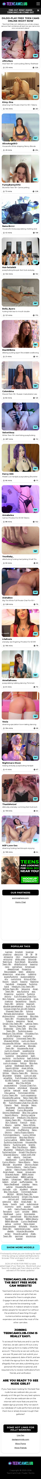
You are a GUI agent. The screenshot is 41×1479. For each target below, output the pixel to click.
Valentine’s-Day (22, 1229)
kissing (23, 981)
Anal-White (27, 1068)
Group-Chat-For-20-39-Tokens (19, 1009)
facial (30, 1021)
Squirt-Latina (11, 1053)
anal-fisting (30, 1061)
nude (36, 1206)
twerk (14, 1204)
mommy (9, 1206)
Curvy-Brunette (25, 1110)
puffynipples (26, 1182)
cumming (16, 979)
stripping (8, 957)
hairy (7, 1147)
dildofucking (20, 964)
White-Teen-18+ (11, 989)
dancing (18, 954)
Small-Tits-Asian (30, 1196)
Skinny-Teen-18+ (17, 1026)
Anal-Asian (8, 1172)
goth (18, 1206)
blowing (26, 989)
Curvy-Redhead (29, 1221)
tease (20, 1172)
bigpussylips (9, 1226)
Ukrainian (16, 1179)
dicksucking (8, 1016)
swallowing (28, 1051)
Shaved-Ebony (11, 1154)
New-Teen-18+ (30, 1098)
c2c (15, 1189)
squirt (14, 981)
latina (16, 1127)
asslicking (8, 1038)
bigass (18, 1075)
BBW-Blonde (11, 1221)
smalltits (8, 1078)
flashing (34, 981)
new (7, 967)
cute (8, 1046)
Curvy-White (29, 1135)
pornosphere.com (20, 898)
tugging (10, 1056)
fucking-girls (19, 1145)
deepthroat (13, 969)
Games (8, 952)
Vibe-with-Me (28, 1154)
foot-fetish (20, 962)
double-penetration (13, 1006)
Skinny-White (27, 1053)
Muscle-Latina (20, 1234)
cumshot (27, 1036)
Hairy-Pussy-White (24, 1169)
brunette (17, 1164)
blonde (24, 1105)
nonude (7, 1189)
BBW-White (30, 1179)
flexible (8, 1219)
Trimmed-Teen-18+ (26, 1038)
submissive (32, 1204)
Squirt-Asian (11, 1177)
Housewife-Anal (25, 1048)
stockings (31, 1236)
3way (5, 1204)
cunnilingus (10, 1137)
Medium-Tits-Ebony (27, 1117)
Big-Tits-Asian (11, 1192)
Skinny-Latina (28, 1115)
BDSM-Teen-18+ (25, 1194)
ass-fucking (23, 991)
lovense (30, 952)
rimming (10, 1130)
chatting (7, 954)
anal (25, 1090)
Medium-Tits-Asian (25, 1150)
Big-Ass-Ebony (26, 1137)
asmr (36, 1229)
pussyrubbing (28, 976)
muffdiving (23, 1130)
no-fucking (18, 1058)
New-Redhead (11, 1184)
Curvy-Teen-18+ (10, 1095)
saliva (8, 1224)
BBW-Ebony (32, 1219)
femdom (7, 1211)
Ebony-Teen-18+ (20, 1073)
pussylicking (10, 1100)
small (14, 1182)
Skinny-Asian (31, 1164)
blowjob (32, 959)
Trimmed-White (26, 1093)
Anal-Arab (26, 1201)
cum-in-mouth (12, 1051)
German (27, 1157)
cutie (5, 1216)
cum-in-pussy (10, 1063)
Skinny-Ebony (14, 1167)
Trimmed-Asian (29, 1192)
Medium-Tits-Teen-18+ (23, 986)
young (32, 1026)
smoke (25, 1211)
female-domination (14, 1014)
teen (21, 972)
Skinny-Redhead (11, 1112)
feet (16, 1105)
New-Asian (29, 1224)
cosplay (26, 1184)
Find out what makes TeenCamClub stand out (20, 11)
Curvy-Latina (10, 1140)
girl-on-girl (13, 1199)
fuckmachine (9, 1152)
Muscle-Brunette (25, 1231)
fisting (23, 1063)
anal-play (20, 974)
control (17, 1224)
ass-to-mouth (30, 1043)
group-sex (30, 1172)
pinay (7, 1234)
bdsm (5, 1182)
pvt (9, 1157)
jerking (19, 1004)
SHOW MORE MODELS (20, 1247)
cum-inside (28, 1080)
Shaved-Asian (12, 1174)
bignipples (29, 1214)
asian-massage (13, 1061)
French (23, 1122)
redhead (10, 1110)
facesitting (21, 1001)
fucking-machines (13, 1142)
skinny (8, 996)
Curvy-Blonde (26, 1159)
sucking (20, 994)
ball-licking (33, 1058)
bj (35, 1201)
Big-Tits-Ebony (20, 1147)
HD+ (18, 957)
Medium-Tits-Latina (13, 1070)
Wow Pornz (20, 1444)
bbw (16, 1201)
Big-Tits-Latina (29, 1112)
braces (34, 1189)
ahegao (19, 1219)
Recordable (10, 972)
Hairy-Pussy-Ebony (24, 1132)
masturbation (30, 957)
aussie (27, 1206)
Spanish (30, 1004)
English (19, 952)
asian (10, 1083)
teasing (34, 964)
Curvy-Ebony (9, 1162)
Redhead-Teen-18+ (24, 1065)
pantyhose (16, 1216)
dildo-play (20, 959)
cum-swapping (28, 1095)
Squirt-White (12, 1068)
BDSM (10, 1194)
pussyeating (10, 1085)
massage (21, 984)
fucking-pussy (25, 1031)
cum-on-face (28, 1041)
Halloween (27, 1199)
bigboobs (8, 1028)
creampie (22, 1016)
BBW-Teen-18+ (27, 1140)
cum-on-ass (30, 1075)
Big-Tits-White (23, 1083)
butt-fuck (31, 1006)
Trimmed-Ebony (11, 1135)
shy (6, 979)
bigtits (32, 1145)
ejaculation (22, 1056)
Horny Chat (20, 902)
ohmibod (22, 1088)
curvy (18, 1214)
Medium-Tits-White (12, 1033)
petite (17, 1125)
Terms (31, 1473)
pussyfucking (11, 976)
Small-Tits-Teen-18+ (13, 1023)
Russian (31, 1014)
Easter (19, 1239)
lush (22, 1204)
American (30, 967)
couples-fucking (11, 1196)
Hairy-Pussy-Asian (23, 1209)
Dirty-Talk (21, 1028)
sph (10, 1209)
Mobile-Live (8, 1117)
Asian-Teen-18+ (13, 1120)
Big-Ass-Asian (31, 1216)
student (24, 1189)
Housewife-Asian (24, 1187)
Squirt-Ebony (11, 1115)
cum (17, 1211)
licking (29, 1011)
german (19, 1236)
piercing (7, 1201)
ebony (17, 1157)
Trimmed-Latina (30, 1127)
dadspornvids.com (20, 1439)
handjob (10, 984)
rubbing (32, 974)
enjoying (7, 959)
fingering (26, 969)
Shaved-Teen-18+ (14, 1011)
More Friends (20, 1448)
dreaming (8, 974)
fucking (31, 994)
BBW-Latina (27, 1177)
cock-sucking (24, 999)
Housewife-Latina (11, 1098)
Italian (5, 1179)
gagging (20, 1021)
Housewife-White (11, 1043)
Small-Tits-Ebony (27, 1152)
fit (36, 1182)
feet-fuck (7, 962)
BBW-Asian (28, 1174)
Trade (24, 1473)
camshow (17, 967)
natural (16, 1090)
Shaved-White (11, 1041)
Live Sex (20, 1435)
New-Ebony (24, 1162)
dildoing (30, 972)
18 (27, 954)
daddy (10, 1231)
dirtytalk (23, 1226)
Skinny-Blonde (25, 1107)
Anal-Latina (19, 1046)
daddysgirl (11, 1159)
